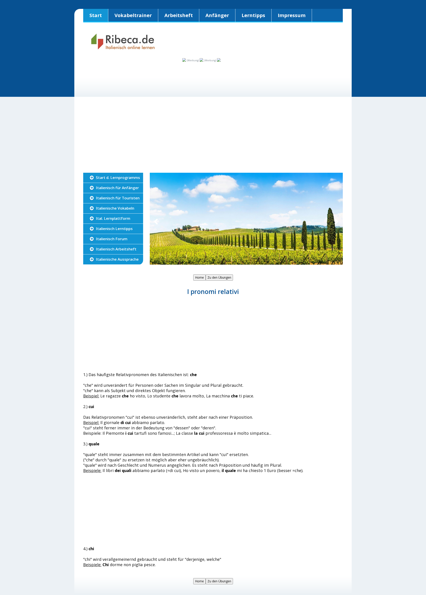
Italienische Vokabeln (115, 208)
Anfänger (217, 15)
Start (95, 15)
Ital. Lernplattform (113, 218)
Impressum (292, 15)
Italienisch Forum (111, 238)
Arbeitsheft (178, 15)
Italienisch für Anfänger (117, 187)
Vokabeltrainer (133, 15)
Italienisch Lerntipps (114, 228)
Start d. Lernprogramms (118, 177)
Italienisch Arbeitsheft (116, 249)
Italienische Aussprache (117, 259)
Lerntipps (253, 15)
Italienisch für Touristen (118, 197)
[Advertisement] (110, 76)
